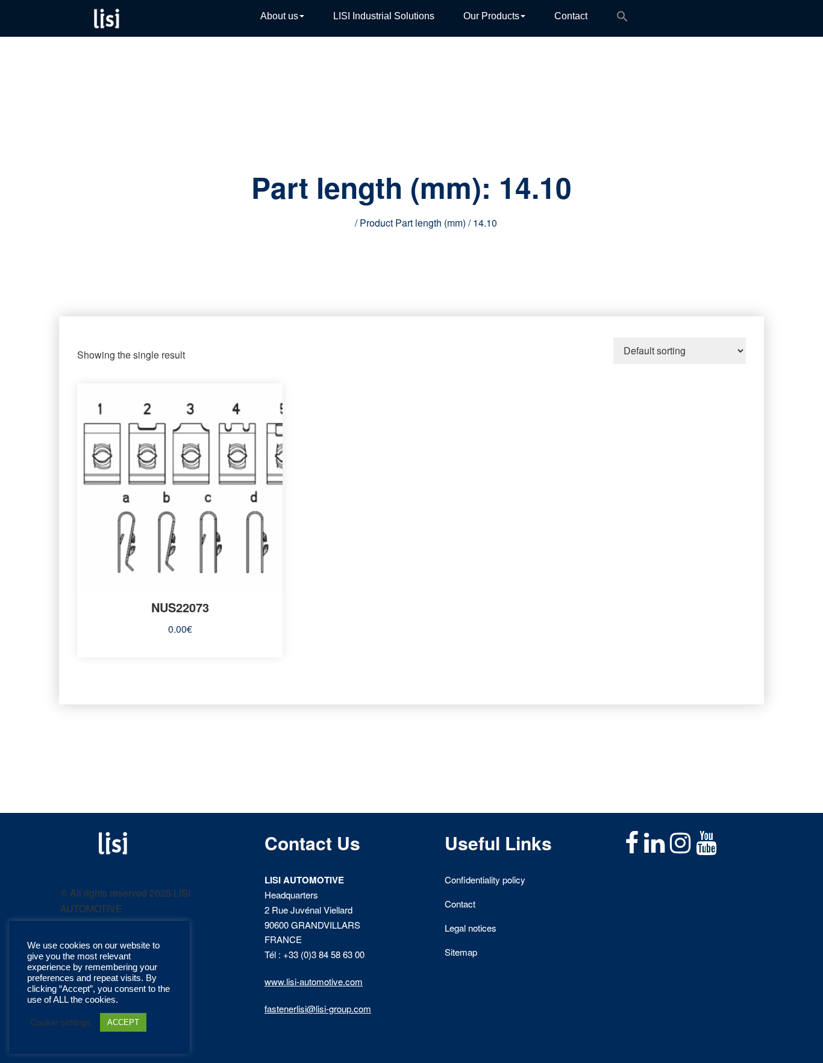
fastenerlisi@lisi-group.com (317, 1008)
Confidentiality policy (485, 879)
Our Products (491, 16)
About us (279, 16)
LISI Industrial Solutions (383, 16)
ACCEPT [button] (123, 1022)
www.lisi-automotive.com (313, 981)
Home (339, 223)
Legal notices (470, 927)
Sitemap (461, 951)
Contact (570, 16)
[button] (622, 18)
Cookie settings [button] (60, 1022)
